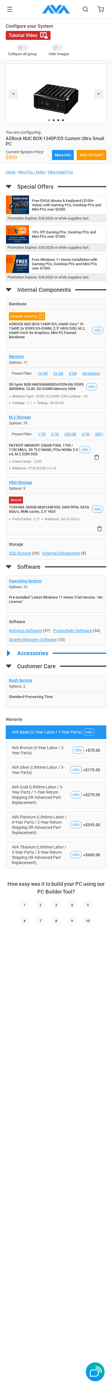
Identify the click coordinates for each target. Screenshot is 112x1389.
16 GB (43, 373)
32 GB (58, 373)
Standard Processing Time (31, 696)
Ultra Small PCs (60, 172)
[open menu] (9, 9)
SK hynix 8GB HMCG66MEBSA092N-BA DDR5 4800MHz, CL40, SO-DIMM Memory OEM (46, 386)
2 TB (55, 434)
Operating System (25, 581)
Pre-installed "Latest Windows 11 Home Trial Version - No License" (56, 599)
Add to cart (91, 155)
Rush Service (20, 680)
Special (16, 500)
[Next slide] (98, 94)
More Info (63, 155)
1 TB (41, 434)
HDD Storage (20, 482)
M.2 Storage (20, 417)
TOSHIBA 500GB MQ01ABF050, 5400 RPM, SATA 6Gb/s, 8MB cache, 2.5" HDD (49, 509)
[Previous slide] (13, 94)
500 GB (101, 434)
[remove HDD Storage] (99, 528)
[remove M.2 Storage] (96, 457)
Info (97, 330)
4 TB (85, 434)
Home (11, 172)
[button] (49, 120)
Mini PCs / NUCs (31, 172)
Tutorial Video (23, 35)
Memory (16, 356)
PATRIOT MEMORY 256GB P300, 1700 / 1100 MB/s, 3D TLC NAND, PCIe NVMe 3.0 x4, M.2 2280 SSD (43, 449)
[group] (56, 91)
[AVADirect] (56, 9)
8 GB (73, 373)
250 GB (70, 434)
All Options (91, 373)
